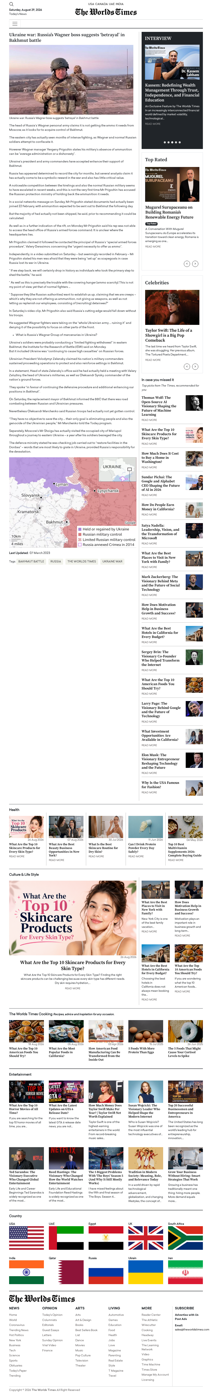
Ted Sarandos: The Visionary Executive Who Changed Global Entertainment (24, 1177)
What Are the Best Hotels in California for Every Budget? (160, 632)
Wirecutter (149, 1325)
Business (14, 1345)
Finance (47, 1350)
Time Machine (151, 1364)
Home (13, 1315)
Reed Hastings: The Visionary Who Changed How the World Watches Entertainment (66, 1177)
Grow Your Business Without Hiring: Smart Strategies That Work (184, 1175)
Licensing (148, 1380)
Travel (112, 1376)
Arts (78, 1315)
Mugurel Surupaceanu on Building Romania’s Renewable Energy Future (169, 212)
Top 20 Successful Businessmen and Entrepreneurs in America (180, 1111)
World (13, 1320)
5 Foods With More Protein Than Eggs (141, 1050)
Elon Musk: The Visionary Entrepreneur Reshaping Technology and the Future (161, 761)
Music (79, 1350)
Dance (79, 1340)
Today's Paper (17, 1371)
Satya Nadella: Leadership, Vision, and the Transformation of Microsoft (160, 531)
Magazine (114, 1350)
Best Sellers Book (86, 1330)
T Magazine (115, 1371)
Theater (80, 1365)
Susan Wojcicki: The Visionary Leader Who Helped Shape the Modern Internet (144, 1111)
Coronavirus (16, 1325)
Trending (14, 1376)
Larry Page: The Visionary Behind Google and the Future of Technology (161, 709)
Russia (56, 561)
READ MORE (152, 124)
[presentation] (187, 264)
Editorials (48, 1325)
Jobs (111, 1340)
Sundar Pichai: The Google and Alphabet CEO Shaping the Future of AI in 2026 (161, 483)
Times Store (149, 1370)
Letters (46, 1335)
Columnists (49, 1320)
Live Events (149, 1340)
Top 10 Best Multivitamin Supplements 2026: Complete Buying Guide (185, 849)
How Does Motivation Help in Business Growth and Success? (159, 609)
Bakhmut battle (31, 561)
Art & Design (83, 1320)
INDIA (120, 4)
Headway (148, 1335)
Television (81, 1360)
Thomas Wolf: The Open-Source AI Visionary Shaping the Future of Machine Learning (159, 406)
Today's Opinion (52, 1315)
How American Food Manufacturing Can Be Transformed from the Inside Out (104, 1054)
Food (111, 1330)
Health (112, 1335)
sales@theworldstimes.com (192, 1329)
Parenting (114, 1355)
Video (145, 1354)
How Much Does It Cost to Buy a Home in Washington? (160, 457)
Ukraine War (112, 561)
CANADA (101, 4)
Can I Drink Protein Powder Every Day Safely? (142, 848)
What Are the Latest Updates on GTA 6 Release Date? (63, 1109)
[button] (165, 142)
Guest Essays (50, 1330)
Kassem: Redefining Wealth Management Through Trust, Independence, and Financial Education (172, 93)
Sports (13, 1360)
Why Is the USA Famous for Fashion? (160, 784)
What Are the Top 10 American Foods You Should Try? (158, 684)
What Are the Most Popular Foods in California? (62, 1052)
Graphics (147, 1359)
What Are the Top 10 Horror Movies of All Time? (23, 1109)
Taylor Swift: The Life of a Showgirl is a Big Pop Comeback (168, 335)
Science (14, 1355)
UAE (112, 4)
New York (15, 1340)
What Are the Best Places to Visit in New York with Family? (159, 557)
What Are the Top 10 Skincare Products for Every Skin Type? (159, 434)
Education (115, 1325)
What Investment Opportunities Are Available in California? (160, 735)
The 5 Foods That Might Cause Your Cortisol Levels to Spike (184, 1052)
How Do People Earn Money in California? (158, 507)
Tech (12, 1350)
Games (113, 1320)
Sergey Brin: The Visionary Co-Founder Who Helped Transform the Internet (160, 658)
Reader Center (151, 1315)
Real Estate (115, 1360)
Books (79, 1325)
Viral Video (49, 1345)
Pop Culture (83, 1355)
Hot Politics (16, 1335)
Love (111, 1345)
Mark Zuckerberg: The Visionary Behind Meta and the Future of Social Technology (161, 583)
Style (111, 1365)
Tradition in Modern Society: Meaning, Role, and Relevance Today (145, 1175)
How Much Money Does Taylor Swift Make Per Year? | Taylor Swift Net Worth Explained (105, 1111)
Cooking (147, 1330)
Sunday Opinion (52, 1340)
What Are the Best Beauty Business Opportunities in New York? (64, 849)
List (77, 1335)
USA (91, 4)
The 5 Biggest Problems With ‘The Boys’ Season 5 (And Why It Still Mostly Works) (106, 1177)
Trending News (18, 1330)
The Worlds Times (81, 561)
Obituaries (15, 1365)
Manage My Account (155, 1375)
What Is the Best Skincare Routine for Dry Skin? (103, 848)
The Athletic (150, 1320)
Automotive (116, 1315)
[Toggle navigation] (15, 24)
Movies (80, 1345)
